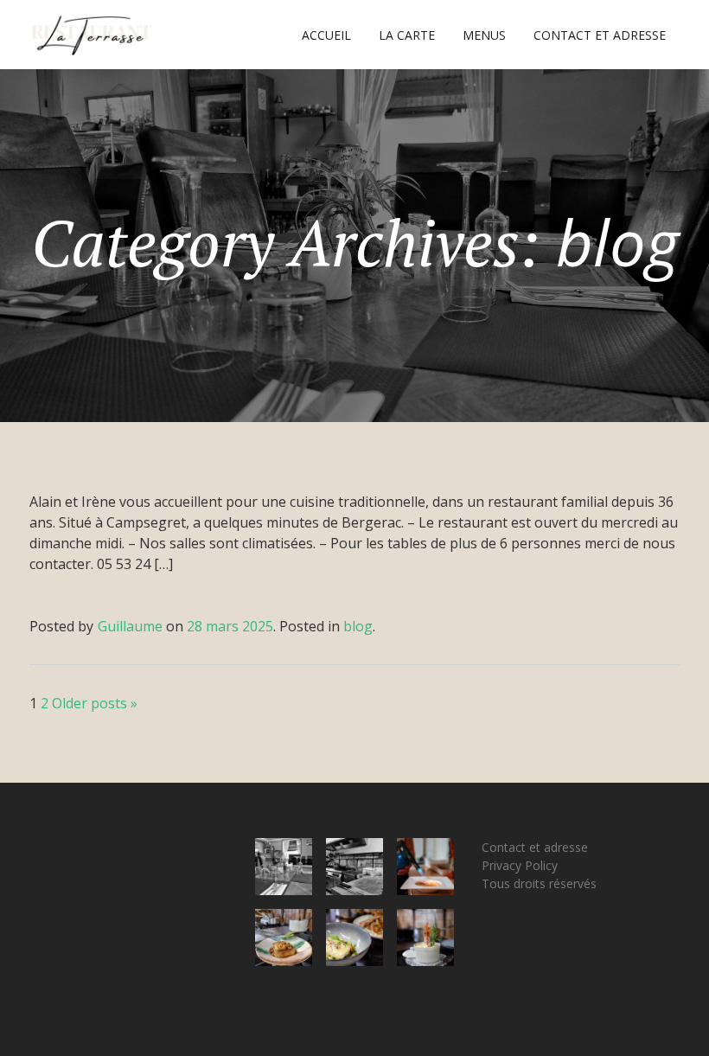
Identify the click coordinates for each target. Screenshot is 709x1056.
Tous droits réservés (539, 883)
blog (358, 626)
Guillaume (130, 626)
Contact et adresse (599, 35)
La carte (407, 35)
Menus (484, 35)
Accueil (326, 35)
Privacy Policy (520, 865)
